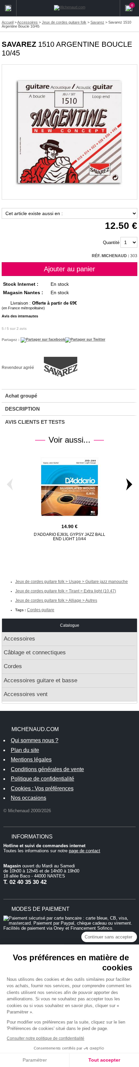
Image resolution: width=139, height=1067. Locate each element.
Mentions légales (31, 759)
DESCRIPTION (22, 409)
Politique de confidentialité (42, 779)
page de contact (84, 850)
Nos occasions (28, 798)
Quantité (111, 242)
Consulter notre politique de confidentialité (45, 1038)
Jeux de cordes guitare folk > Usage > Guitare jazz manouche (71, 581)
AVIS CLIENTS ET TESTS (35, 422)
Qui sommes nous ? (34, 740)
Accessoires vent (26, 694)
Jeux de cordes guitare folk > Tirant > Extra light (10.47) (65, 591)
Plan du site (25, 750)
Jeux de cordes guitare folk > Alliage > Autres (56, 600)
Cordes (13, 666)
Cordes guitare (40, 610)
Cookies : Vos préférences (42, 788)
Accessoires (19, 638)
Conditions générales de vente (47, 769)
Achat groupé (21, 396)
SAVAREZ (19, 44)
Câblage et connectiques (35, 652)
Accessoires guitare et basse (40, 680)
